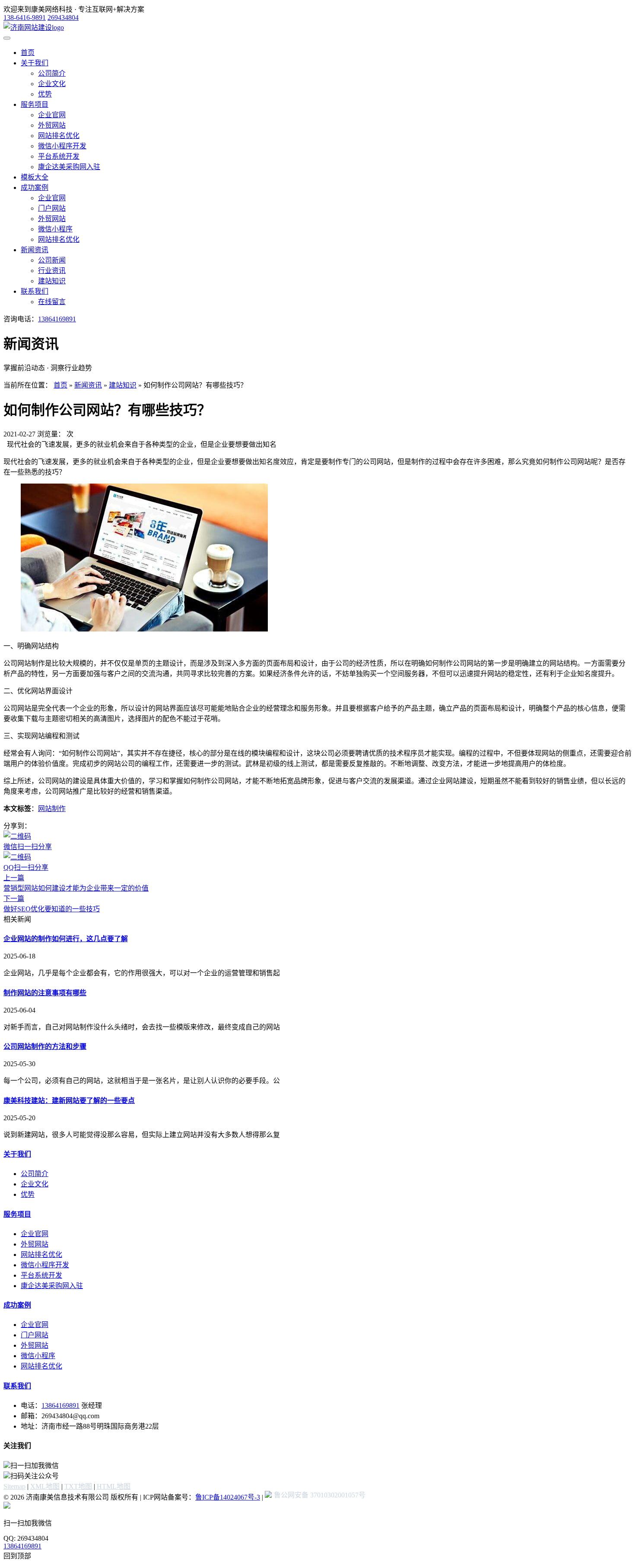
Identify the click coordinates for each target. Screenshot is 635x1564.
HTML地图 (113, 1486)
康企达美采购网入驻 (69, 166)
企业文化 (52, 83)
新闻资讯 (34, 249)
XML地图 (45, 1486)
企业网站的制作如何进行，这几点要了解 (65, 938)
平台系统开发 (58, 156)
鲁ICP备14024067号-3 (227, 1497)
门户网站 (52, 208)
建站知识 (52, 281)
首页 (28, 52)
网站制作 (52, 808)
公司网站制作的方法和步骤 (44, 1046)
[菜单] (6, 38)
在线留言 (52, 301)
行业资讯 (52, 270)
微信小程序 (55, 229)
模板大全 (34, 177)
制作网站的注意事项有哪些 (44, 993)
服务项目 (34, 104)
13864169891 (57, 319)
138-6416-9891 (24, 17)
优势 (45, 94)
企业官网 (52, 115)
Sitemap (14, 1486)
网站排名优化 (58, 135)
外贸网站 (52, 125)
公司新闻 (52, 260)
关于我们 (34, 63)
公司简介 (52, 73)
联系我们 (34, 291)
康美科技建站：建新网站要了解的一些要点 (69, 1100)
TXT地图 (78, 1486)
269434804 (63, 17)
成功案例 (34, 187)
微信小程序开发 (62, 146)
